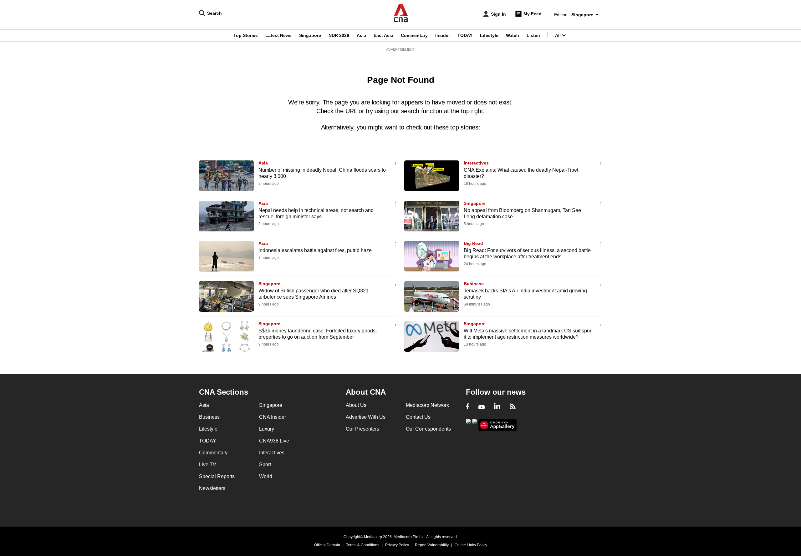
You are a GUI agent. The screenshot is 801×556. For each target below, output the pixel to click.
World (265, 476)
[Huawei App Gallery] (497, 425)
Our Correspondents (428, 429)
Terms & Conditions (362, 545)
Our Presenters (362, 429)
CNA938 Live (274, 440)
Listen (533, 35)
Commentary (414, 35)
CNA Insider (272, 417)
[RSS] (513, 407)
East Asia (383, 35)
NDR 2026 (339, 35)
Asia (361, 35)
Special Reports (217, 476)
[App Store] (474, 424)
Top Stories (245, 35)
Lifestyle (489, 35)
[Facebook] (467, 407)
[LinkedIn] (497, 407)
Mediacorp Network (427, 405)
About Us (356, 405)
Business (474, 283)
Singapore (310, 35)
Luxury (266, 429)
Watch (512, 35)
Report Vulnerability (432, 545)
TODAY (464, 35)
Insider (442, 35)
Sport (265, 464)
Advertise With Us (365, 417)
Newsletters (212, 488)
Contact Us (418, 417)
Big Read (473, 243)
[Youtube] (481, 407)
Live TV (207, 464)
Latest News (278, 35)
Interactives (476, 162)
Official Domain (327, 545)
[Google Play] (468, 424)
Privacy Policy (397, 545)
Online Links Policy (471, 545)
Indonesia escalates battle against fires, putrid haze (315, 250)
